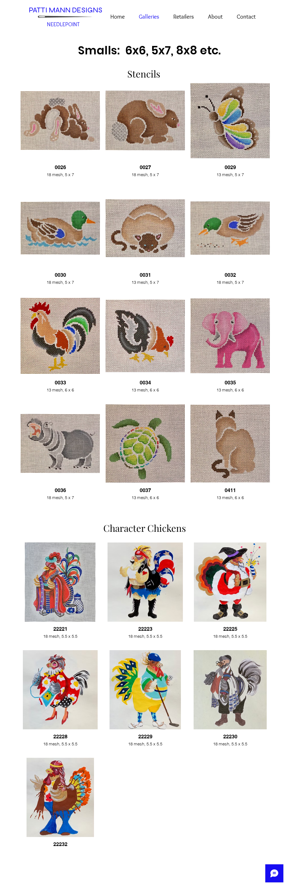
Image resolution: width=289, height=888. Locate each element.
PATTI (39, 10)
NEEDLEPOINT (63, 24)
